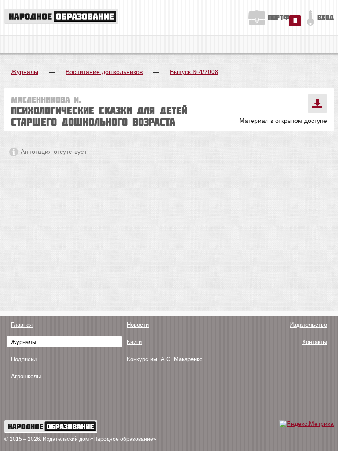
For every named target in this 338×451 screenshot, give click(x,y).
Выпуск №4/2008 (194, 71)
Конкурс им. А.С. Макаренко (164, 359)
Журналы (24, 71)
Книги (134, 342)
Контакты (314, 342)
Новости (138, 325)
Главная (22, 325)
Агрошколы (26, 376)
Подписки (24, 359)
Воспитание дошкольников (104, 71)
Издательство (308, 325)
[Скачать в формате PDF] (317, 103)
